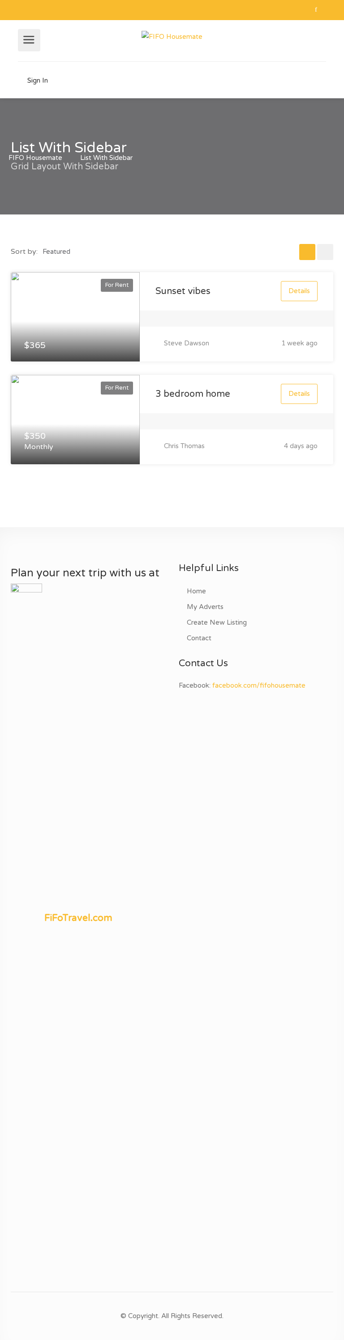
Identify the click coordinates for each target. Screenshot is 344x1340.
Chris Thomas (183, 446)
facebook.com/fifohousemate (258, 685)
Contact (199, 638)
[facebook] (316, 10)
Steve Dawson (185, 343)
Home (196, 591)
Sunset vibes (183, 291)
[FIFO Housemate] (172, 36)
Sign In (37, 80)
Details (299, 291)
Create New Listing (217, 622)
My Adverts (205, 607)
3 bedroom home (192, 394)
